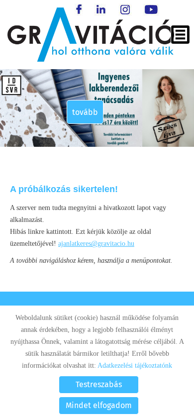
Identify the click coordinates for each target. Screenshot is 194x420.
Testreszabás (99, 384)
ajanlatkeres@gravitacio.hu (96, 243)
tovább (85, 112)
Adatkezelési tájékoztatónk (134, 365)
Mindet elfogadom (99, 405)
